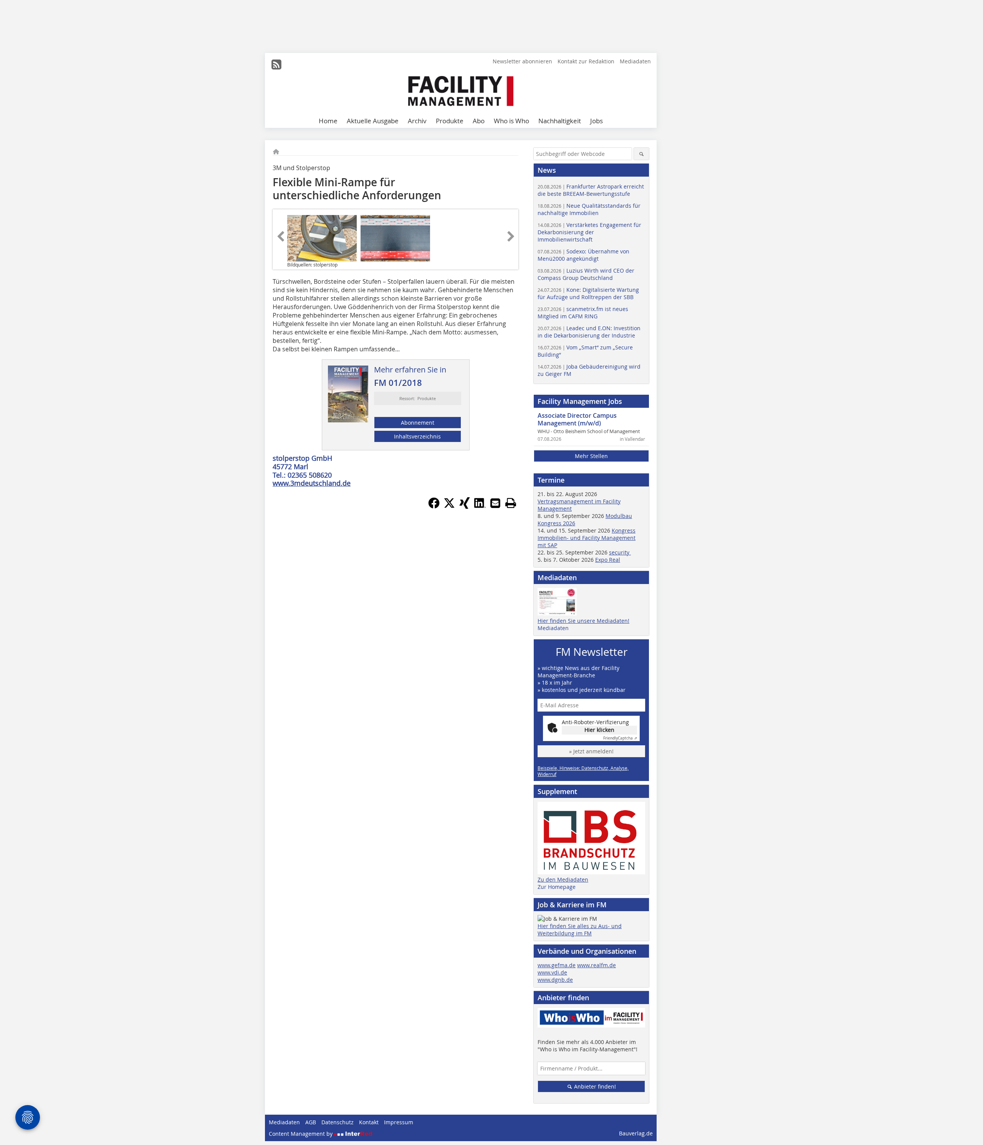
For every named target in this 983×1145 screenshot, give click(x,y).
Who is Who (511, 120)
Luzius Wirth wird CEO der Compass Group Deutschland (586, 274)
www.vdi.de (552, 972)
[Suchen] (641, 154)
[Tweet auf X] (449, 506)
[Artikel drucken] (510, 503)
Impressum (398, 1122)
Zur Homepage (557, 886)
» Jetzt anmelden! (591, 751)
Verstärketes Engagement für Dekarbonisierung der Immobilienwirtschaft (589, 232)
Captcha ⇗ (620, 738)
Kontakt (369, 1122)
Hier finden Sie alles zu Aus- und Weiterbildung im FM (580, 929)
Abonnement (417, 422)
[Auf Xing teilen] (464, 506)
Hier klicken (599, 729)
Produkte (449, 120)
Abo (479, 120)
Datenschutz (337, 1122)
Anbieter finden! (594, 1086)
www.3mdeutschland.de (312, 483)
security (620, 552)
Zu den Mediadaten (563, 879)
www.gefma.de (557, 965)
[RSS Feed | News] (276, 64)
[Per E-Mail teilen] (495, 503)
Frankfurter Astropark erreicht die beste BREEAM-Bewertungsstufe (591, 190)
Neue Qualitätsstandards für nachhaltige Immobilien (589, 209)
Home (328, 120)
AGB (310, 1122)
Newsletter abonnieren (522, 61)
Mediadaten (635, 61)
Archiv (417, 120)
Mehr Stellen (591, 456)
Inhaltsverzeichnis (417, 436)
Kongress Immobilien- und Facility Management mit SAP (586, 538)
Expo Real (607, 559)
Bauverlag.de (636, 1133)
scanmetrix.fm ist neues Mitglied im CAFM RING (583, 312)
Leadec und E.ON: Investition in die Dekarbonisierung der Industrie (589, 331)
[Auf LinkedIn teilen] (480, 506)
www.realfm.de (596, 965)
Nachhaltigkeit (559, 120)
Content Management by (301, 1133)
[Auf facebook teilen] (434, 506)
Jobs (596, 120)
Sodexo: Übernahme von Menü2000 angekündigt (583, 255)
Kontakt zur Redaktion (586, 61)
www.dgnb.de (555, 979)
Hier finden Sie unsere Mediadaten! (583, 620)
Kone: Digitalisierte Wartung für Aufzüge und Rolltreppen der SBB (588, 293)
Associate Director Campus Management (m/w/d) (577, 419)
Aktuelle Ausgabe (373, 120)
